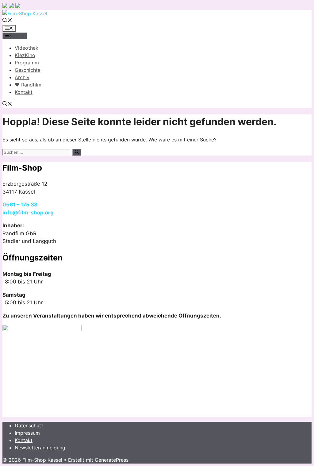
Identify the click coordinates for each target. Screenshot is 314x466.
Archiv (22, 77)
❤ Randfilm (28, 85)
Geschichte (27, 70)
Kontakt (24, 92)
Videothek (26, 48)
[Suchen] (76, 152)
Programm (27, 63)
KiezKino (25, 55)
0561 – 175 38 (19, 205)
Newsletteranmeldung (40, 448)
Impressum (27, 433)
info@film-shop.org (28, 213)
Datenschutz (29, 425)
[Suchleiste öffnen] (7, 21)
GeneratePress (111, 460)
